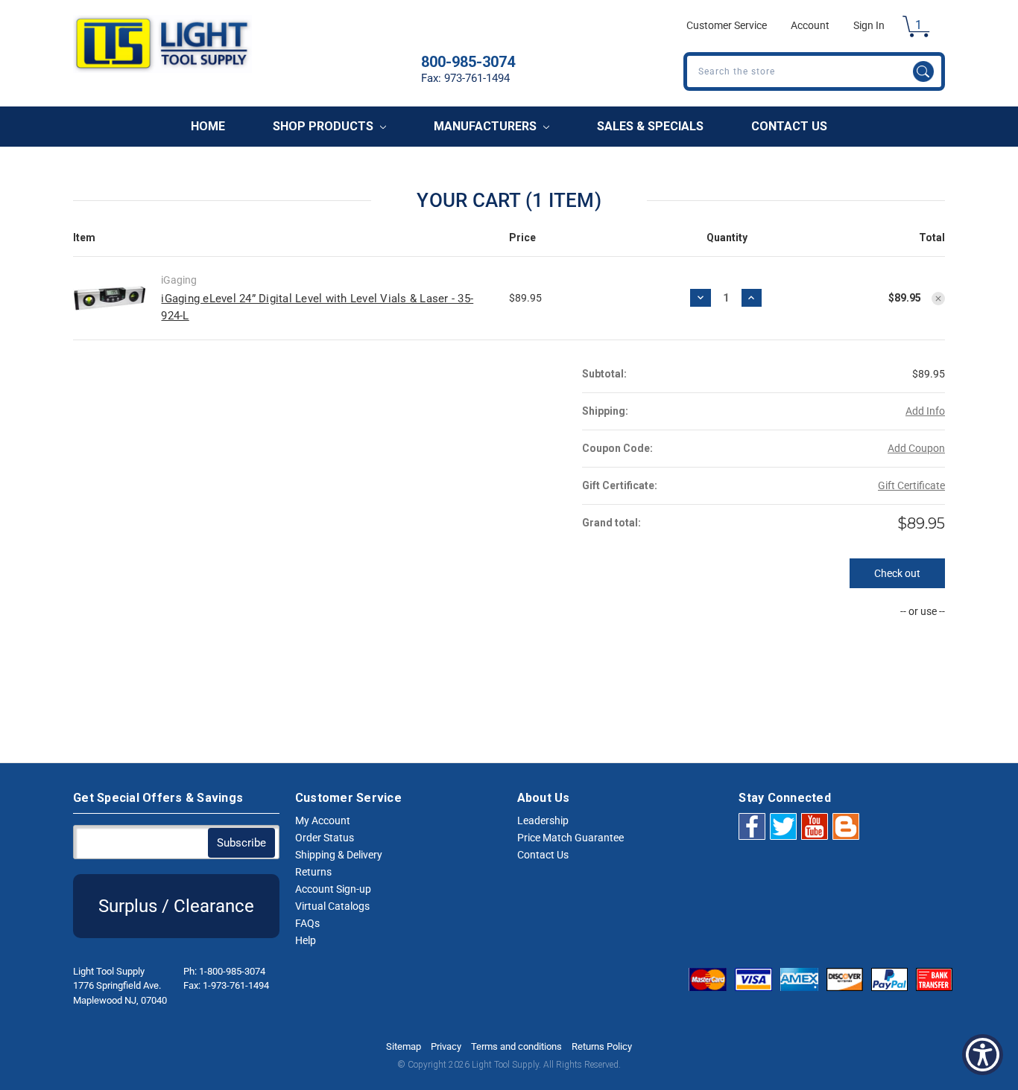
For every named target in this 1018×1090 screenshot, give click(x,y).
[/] (845, 826)
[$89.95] (938, 298)
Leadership (543, 820)
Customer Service (726, 25)
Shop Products (324, 126)
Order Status (324, 838)
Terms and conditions (516, 1046)
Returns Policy (602, 1046)
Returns (313, 872)
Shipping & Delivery (338, 855)
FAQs (307, 923)
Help (305, 940)
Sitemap (403, 1046)
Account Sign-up (333, 889)
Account (810, 25)
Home (208, 126)
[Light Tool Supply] (162, 68)
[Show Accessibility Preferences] (982, 1054)
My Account (322, 820)
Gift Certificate (911, 485)
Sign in (869, 25)
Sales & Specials (650, 126)
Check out (897, 573)
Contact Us (789, 126)
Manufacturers (487, 126)
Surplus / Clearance (176, 906)
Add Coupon (916, 448)
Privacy (446, 1046)
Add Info (925, 411)
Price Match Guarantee (570, 838)
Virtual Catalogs (332, 906)
